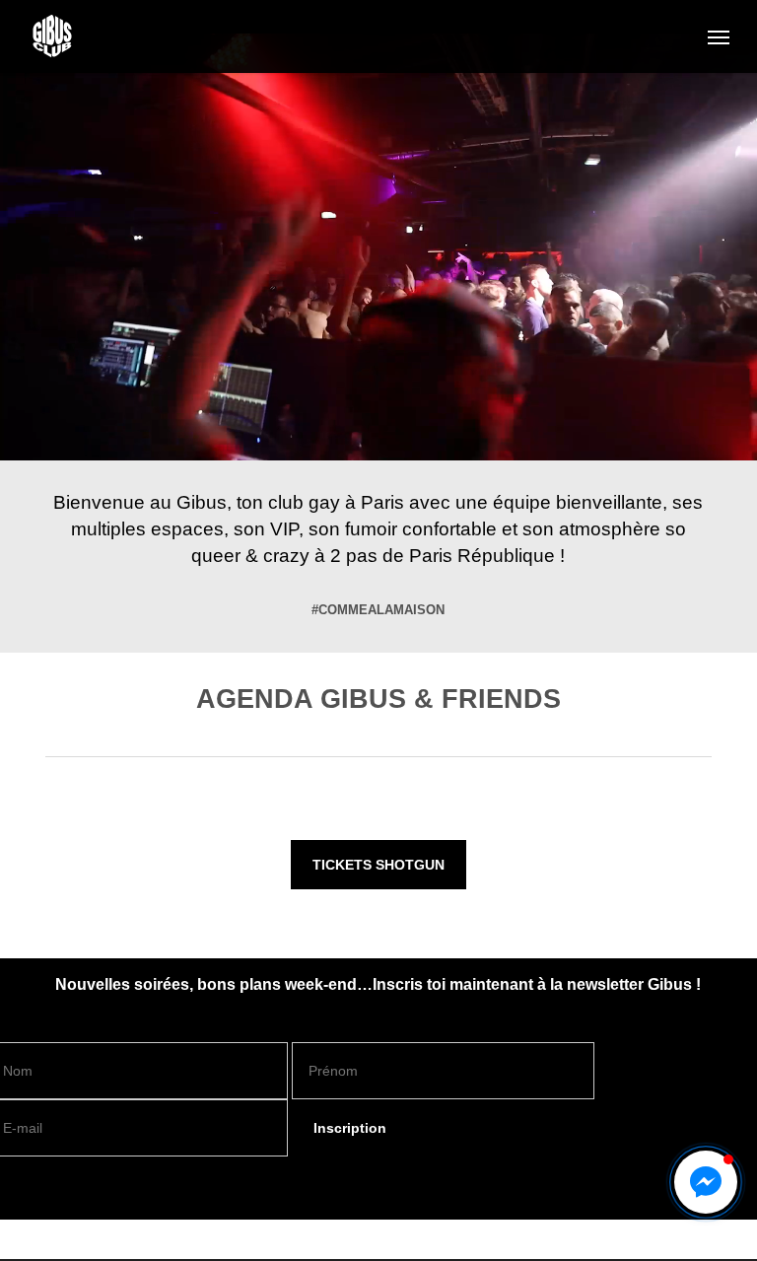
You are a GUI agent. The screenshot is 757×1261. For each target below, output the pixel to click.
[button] (718, 36)
